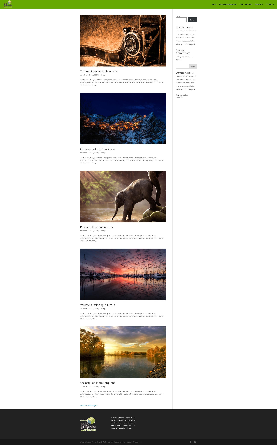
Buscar (178, 16)
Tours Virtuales (245, 5)
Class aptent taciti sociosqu (97, 149)
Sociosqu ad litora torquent (97, 383)
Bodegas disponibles (228, 5)
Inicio (214, 5)
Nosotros (259, 5)
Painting (102, 75)
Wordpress (137, 442)
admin (85, 75)
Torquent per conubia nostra (98, 71)
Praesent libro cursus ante (97, 227)
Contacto (270, 5)
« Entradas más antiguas (88, 405)
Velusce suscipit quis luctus (97, 305)
